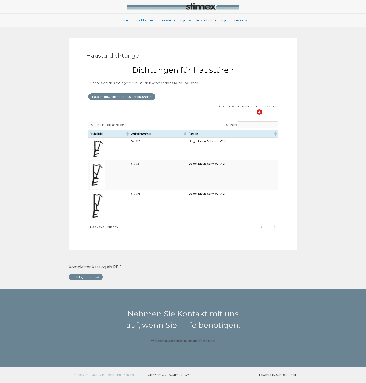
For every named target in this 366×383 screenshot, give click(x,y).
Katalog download (85, 277)
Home (123, 20)
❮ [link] (262, 227)
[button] (127, 133)
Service (238, 20)
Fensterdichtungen (174, 20)
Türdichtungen (143, 20)
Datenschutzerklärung (106, 375)
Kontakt (129, 375)
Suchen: (231, 125)
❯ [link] (275, 227)
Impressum (80, 375)
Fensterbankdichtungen (212, 20)
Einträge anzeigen (112, 125)
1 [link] (268, 227)
